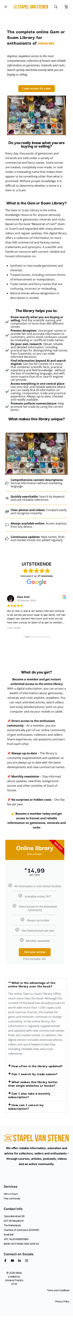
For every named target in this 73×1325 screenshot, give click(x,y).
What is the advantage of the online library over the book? (31, 984)
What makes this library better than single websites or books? (33, 1083)
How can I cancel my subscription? (26, 1106)
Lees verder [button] (14, 627)
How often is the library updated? (37, 1065)
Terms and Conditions (58, 1290)
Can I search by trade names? (34, 1073)
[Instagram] (26, 1260)
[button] (36, 984)
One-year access (34, 952)
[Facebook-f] (5, 1260)
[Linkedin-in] (19, 1260)
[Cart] (66, 6)
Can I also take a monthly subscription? (29, 1095)
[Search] (57, 6)
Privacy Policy (62, 1301)
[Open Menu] (6, 6)
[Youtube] (12, 1260)
